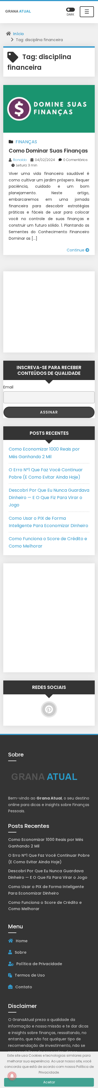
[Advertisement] (43, 311)
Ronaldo (20, 159)
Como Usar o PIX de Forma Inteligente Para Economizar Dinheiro (46, 890)
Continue (76, 250)
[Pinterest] (49, 709)
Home (21, 941)
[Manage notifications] (12, 1076)
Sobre (20, 952)
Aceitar (49, 1082)
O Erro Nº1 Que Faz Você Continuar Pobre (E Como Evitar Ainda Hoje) (49, 859)
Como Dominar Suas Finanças (48, 150)
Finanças (26, 142)
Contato (23, 987)
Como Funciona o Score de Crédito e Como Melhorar (45, 906)
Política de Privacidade (39, 964)
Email (8, 387)
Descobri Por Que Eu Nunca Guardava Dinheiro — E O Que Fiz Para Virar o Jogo (49, 497)
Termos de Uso (30, 975)
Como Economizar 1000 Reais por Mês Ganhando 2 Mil (45, 843)
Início (18, 34)
